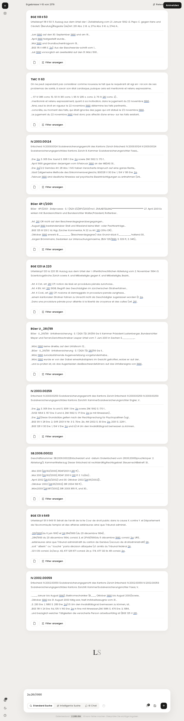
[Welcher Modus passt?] (104, 706)
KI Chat (93, 705)
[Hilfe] (5, 715)
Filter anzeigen (54, 62)
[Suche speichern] (155, 706)
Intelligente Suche (70, 705)
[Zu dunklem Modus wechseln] (5, 708)
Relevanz (161, 4)
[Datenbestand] (5, 13)
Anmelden (172, 5)
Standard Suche (42, 705)
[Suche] (5, 6)
